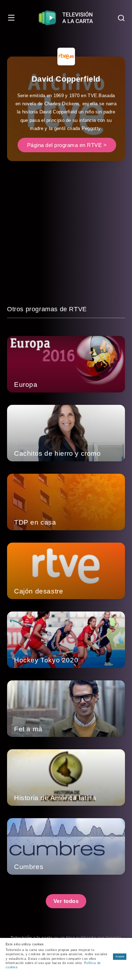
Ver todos (66, 901)
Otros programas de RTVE (47, 309)
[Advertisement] (66, 238)
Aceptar (119, 956)
